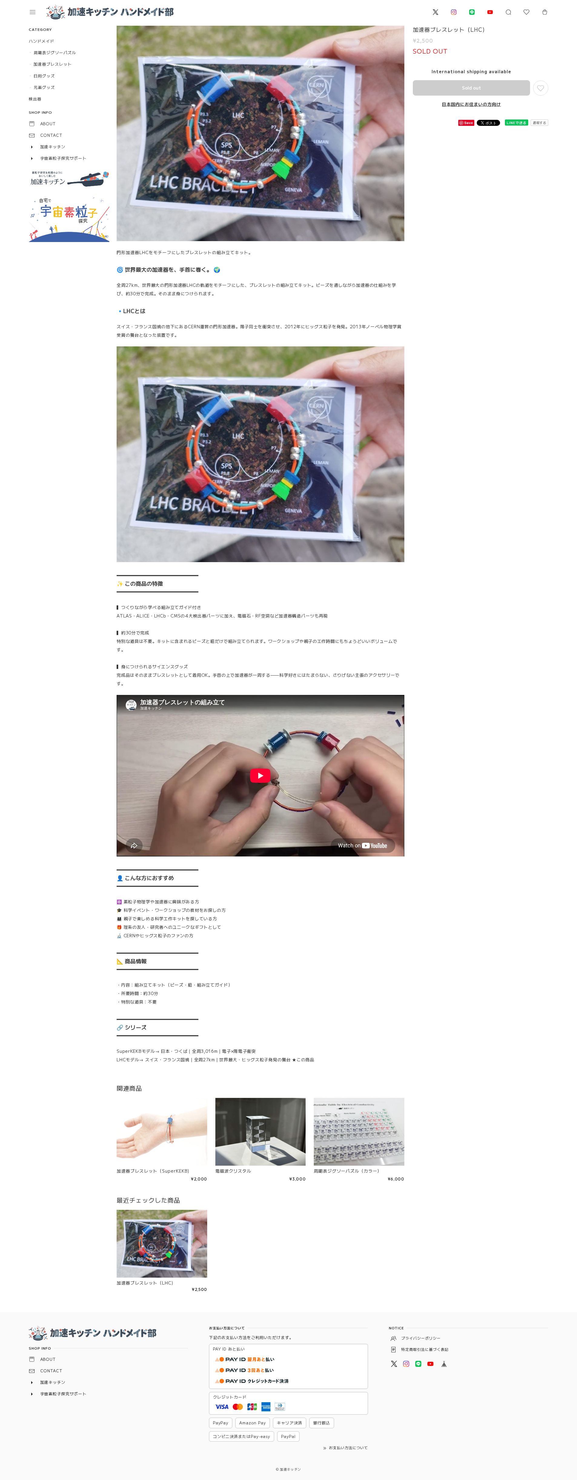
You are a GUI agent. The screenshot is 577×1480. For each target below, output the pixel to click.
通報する (539, 122)
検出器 (35, 99)
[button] (36, 12)
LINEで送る (516, 122)
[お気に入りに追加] (540, 88)
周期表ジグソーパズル (55, 52)
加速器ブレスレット (53, 64)
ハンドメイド (41, 41)
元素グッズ (44, 87)
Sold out (471, 87)
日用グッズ (44, 76)
